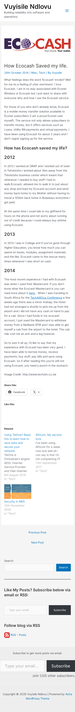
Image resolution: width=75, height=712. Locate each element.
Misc (34, 72)
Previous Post (37, 532)
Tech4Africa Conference (46, 297)
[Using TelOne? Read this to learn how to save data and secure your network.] (19, 457)
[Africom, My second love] (51, 453)
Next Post (37, 542)
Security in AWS (14, 501)
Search (8, 560)
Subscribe (60, 610)
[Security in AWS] (17, 492)
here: (32, 293)
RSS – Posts (18, 634)
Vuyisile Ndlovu (27, 6)
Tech (42, 72)
